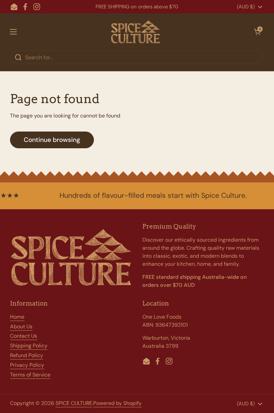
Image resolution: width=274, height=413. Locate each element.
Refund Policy (26, 355)
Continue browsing (52, 140)
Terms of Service (30, 374)
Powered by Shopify (117, 403)
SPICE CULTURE (73, 403)
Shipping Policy (28, 345)
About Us (21, 326)
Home (17, 316)
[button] (257, 31)
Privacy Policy (27, 364)
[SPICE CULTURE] (135, 32)
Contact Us (23, 335)
